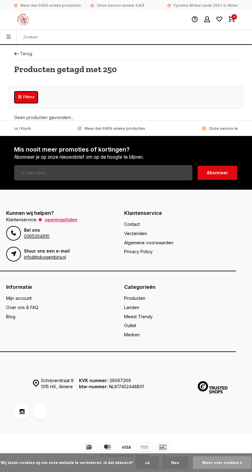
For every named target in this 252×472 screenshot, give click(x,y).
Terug (26, 53)
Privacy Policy (138, 251)
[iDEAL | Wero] (89, 448)
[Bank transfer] (144, 448)
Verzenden (135, 233)
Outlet (130, 325)
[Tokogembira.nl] (29, 20)
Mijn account (19, 298)
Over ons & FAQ (22, 307)
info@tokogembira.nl (45, 257)
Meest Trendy (138, 316)
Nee (175, 462)
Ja (147, 462)
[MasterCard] (107, 448)
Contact (132, 224)
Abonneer (217, 172)
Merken (132, 334)
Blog (10, 316)
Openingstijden (61, 219)
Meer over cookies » (222, 462)
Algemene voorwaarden (148, 242)
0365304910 (36, 236)
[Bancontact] (163, 448)
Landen (131, 307)
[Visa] (126, 448)
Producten (134, 298)
